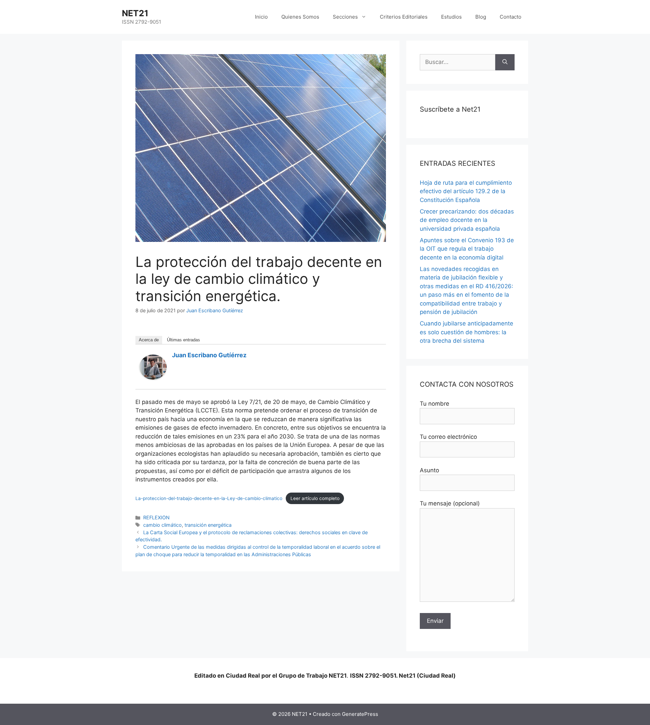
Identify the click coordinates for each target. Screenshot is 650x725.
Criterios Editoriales (404, 17)
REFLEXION (156, 517)
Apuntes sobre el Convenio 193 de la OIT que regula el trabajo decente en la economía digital (467, 249)
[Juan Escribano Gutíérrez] (153, 377)
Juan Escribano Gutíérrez (209, 355)
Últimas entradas (183, 339)
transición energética (208, 525)
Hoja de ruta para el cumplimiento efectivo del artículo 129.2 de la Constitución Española (466, 191)
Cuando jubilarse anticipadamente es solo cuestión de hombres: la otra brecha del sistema (466, 332)
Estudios (451, 17)
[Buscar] (505, 62)
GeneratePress (360, 714)
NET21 (135, 13)
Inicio (261, 17)
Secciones (345, 17)
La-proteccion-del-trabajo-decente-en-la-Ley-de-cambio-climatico (208, 498)
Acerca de (149, 339)
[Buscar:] (457, 62)
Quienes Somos (300, 17)
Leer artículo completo (315, 498)
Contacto (510, 17)
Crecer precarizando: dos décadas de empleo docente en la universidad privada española (467, 220)
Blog (480, 17)
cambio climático (162, 525)
